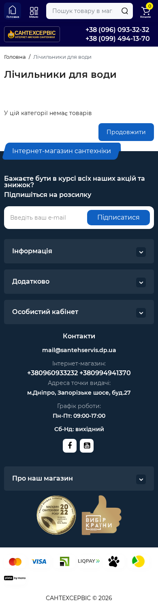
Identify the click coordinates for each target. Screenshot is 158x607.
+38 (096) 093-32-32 (117, 30)
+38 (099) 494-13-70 (117, 39)
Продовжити (126, 132)
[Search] (124, 10)
